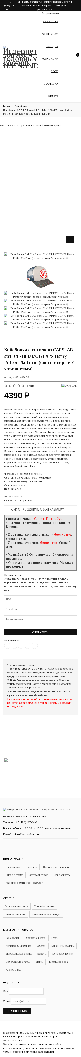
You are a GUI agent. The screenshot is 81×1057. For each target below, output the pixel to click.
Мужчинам (50, 21)
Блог (54, 71)
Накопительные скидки (46, 914)
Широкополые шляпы (18, 953)
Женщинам (50, 33)
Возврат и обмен (15, 914)
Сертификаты (62, 874)
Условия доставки (16, 906)
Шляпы (41, 945)
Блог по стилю (14, 874)
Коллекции (50, 58)
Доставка (50, 83)
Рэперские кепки (35, 937)
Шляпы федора (58, 961)
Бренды (52, 46)
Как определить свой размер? (37, 509)
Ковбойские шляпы (62, 945)
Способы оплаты (44, 906)
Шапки (39, 961)
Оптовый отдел (38, 874)
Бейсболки (12, 937)
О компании (12, 866)
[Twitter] (14, 646)
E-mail (7, 1001)
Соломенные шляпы (17, 961)
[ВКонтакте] (7, 646)
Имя (5, 991)
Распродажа (13, 969)
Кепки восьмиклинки (18, 945)
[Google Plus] (28, 646)
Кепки (54, 937)
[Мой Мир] (35, 646)
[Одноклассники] (21, 646)
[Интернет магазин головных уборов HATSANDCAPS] (20, 56)
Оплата (53, 96)
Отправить (40, 632)
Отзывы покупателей (56, 866)
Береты (41, 953)
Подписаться (17, 1011)
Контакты (31, 866)
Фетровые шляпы (62, 953)
